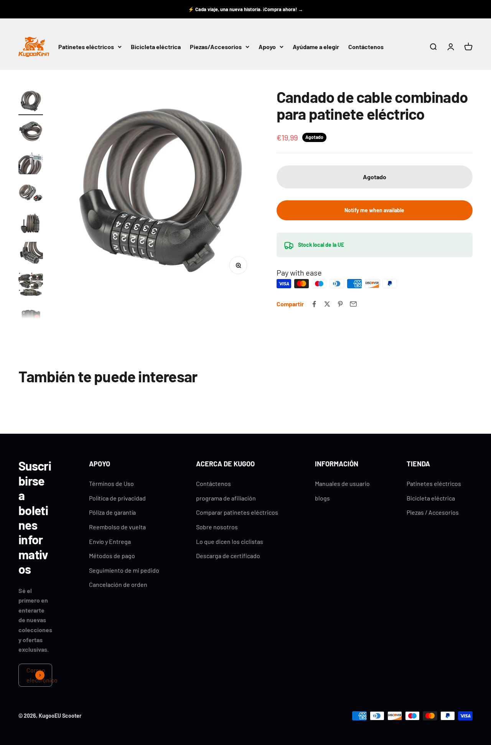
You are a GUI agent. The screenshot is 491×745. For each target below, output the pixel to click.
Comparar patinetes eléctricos (237, 512)
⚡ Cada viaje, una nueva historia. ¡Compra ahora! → (245, 9)
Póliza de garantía (112, 512)
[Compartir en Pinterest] (340, 304)
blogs (322, 498)
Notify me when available (374, 210)
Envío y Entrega (110, 541)
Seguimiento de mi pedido (124, 570)
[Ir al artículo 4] (30, 193)
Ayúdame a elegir (316, 47)
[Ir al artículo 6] (30, 255)
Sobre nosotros (217, 526)
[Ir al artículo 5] (30, 224)
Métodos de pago (112, 555)
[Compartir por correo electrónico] (353, 304)
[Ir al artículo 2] (30, 132)
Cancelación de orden (118, 584)
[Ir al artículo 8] (30, 316)
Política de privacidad (117, 498)
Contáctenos (366, 47)
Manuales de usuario (342, 483)
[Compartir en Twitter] (327, 304)
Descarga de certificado (228, 555)
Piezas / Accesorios (433, 512)
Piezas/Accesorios (216, 47)
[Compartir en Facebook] (314, 304)
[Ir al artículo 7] (30, 286)
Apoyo (267, 47)
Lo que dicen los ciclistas (229, 541)
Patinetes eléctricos (86, 47)
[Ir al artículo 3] (30, 163)
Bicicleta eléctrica (156, 47)
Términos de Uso (111, 483)
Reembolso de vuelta (117, 526)
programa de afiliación (226, 498)
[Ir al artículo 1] (30, 101)
